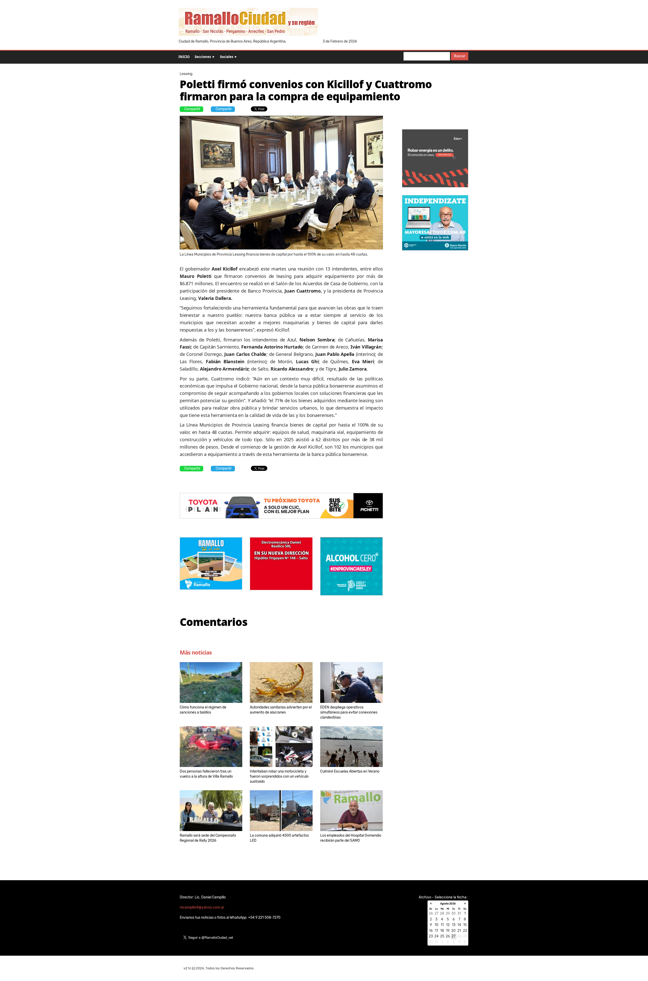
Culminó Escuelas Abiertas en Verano (349, 771)
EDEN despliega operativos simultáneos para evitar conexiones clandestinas (348, 712)
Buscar (459, 56)
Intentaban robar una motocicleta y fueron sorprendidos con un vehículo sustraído (279, 776)
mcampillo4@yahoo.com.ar (202, 907)
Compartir (192, 109)
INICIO (184, 56)
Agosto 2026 (448, 903)
